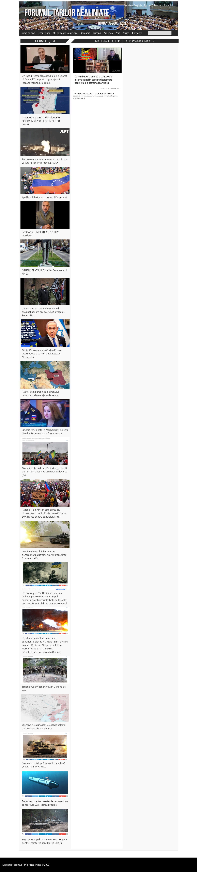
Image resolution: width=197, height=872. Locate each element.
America (108, 33)
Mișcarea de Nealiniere (65, 33)
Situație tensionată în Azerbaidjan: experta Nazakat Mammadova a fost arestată (45, 431)
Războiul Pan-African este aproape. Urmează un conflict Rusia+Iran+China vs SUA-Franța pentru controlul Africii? (44, 513)
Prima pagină (28, 33)
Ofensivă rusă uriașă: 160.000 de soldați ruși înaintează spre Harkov (43, 726)
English (138, 5)
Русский (148, 5)
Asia (118, 33)
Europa (97, 33)
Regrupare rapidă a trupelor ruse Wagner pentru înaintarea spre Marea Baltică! (44, 841)
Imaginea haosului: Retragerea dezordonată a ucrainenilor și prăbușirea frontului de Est (44, 555)
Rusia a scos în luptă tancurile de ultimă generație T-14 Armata (43, 765)
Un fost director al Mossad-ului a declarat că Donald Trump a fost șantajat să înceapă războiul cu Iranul (44, 79)
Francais (158, 5)
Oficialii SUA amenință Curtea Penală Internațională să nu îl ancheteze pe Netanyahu (42, 354)
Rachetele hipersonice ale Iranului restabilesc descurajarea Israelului (40, 393)
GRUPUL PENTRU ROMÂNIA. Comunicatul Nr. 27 (44, 272)
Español (168, 5)
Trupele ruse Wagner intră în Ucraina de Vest (44, 688)
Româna (128, 5)
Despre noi (44, 33)
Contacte (137, 33)
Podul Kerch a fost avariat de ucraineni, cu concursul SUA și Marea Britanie (45, 803)
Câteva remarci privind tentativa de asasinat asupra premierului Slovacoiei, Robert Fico (43, 312)
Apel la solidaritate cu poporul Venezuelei (44, 197)
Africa (126, 33)
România (85, 33)
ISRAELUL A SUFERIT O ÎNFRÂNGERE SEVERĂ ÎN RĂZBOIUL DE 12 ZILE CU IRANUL (41, 121)
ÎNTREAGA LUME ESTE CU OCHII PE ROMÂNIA (40, 234)
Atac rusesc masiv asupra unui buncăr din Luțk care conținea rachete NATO (44, 161)
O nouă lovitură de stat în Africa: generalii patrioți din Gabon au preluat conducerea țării (44, 472)
